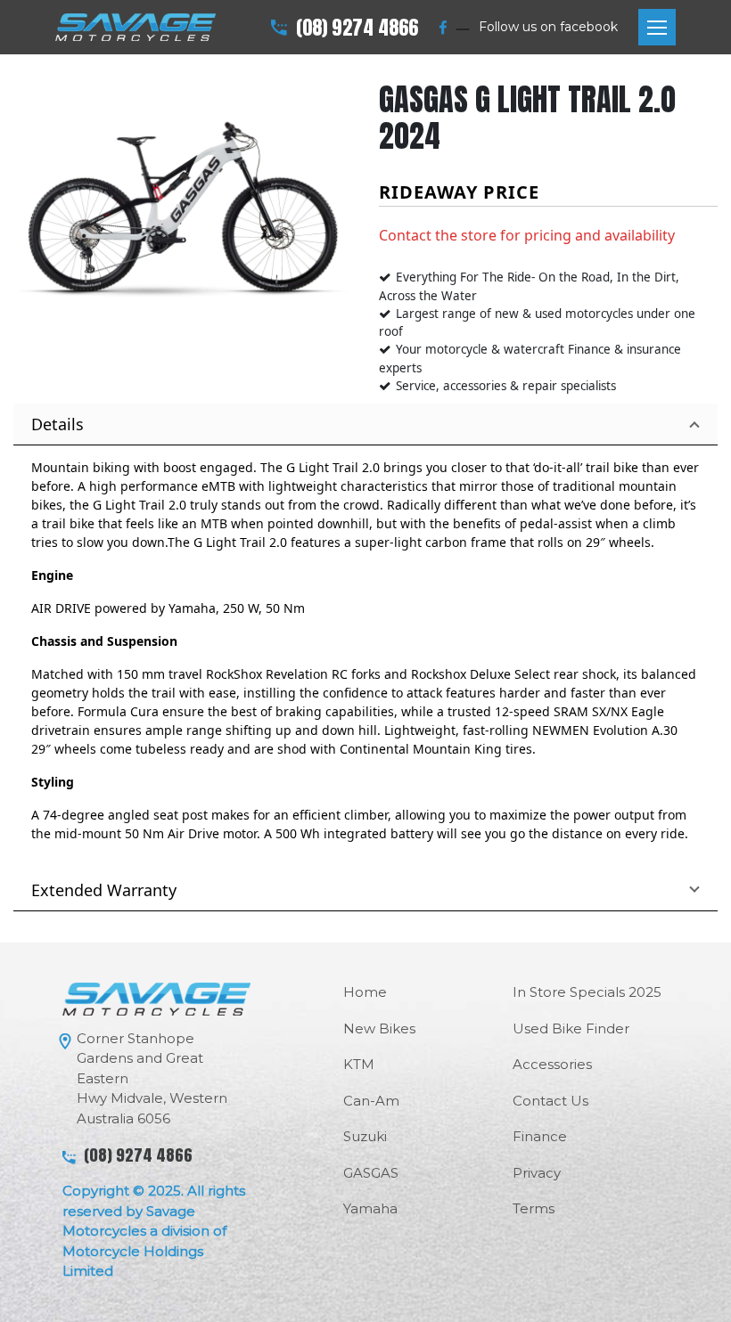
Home (365, 991)
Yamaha (370, 1208)
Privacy (537, 1172)
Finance (540, 1136)
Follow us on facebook (548, 27)
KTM (358, 1064)
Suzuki (365, 1136)
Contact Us (550, 1100)
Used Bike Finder (571, 1028)
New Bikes (379, 1028)
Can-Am (371, 1100)
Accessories (552, 1064)
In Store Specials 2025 (587, 991)
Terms (533, 1208)
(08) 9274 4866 (357, 27)
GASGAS (370, 1172)
